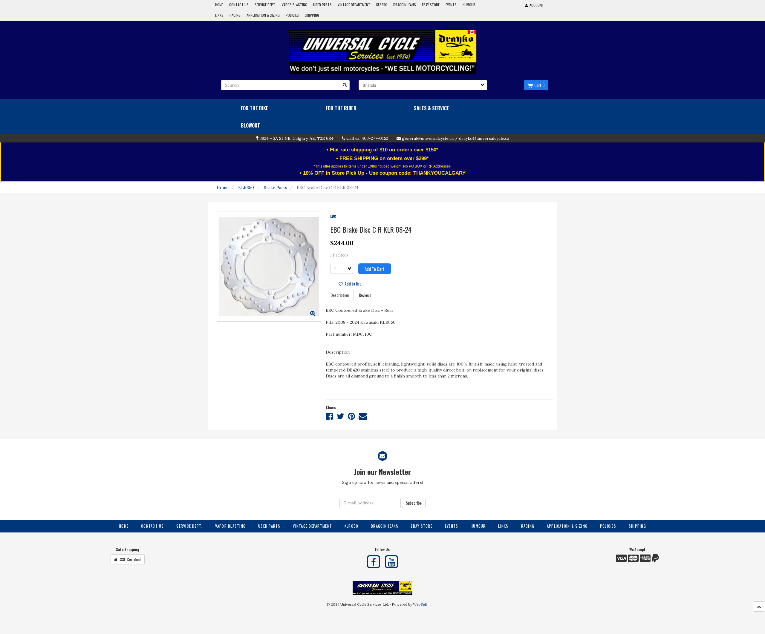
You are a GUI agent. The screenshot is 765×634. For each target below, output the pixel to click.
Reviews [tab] (365, 295)
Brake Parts (275, 187)
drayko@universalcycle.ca (484, 138)
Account (536, 5)
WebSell (420, 604)
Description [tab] (340, 295)
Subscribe (414, 503)
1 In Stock (339, 255)
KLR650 (246, 187)
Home (223, 187)
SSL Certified (129, 559)
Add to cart (375, 268)
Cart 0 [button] (538, 85)
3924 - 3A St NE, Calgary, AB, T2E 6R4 (296, 138)
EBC (333, 216)
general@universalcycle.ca (428, 138)
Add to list (352, 283)
